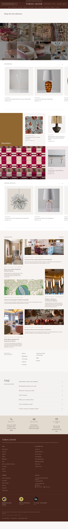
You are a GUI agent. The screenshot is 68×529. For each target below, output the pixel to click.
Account (59, 4)
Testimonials (5, 490)
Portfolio (4, 485)
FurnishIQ (4, 488)
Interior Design (47, 3)
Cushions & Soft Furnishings (8, 464)
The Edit (57, 7)
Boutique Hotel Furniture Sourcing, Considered (38, 329)
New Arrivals (5, 449)
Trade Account (38, 466)
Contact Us (37, 449)
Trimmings (47, 7)
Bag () (65, 4)
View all (61, 237)
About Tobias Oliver (6, 478)
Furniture (14, 7)
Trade (53, 3)
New (9, 7)
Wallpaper (31, 7)
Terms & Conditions (6, 518)
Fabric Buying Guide (39, 459)
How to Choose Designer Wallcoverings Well (16, 300)
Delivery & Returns (39, 451)
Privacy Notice (14, 518)
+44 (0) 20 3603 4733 (11, 426)
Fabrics (25, 7)
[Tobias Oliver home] (34, 4)
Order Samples (38, 456)
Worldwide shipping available (34, 0)
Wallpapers (4, 459)
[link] (19, 84)
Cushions (40, 7)
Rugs (36, 7)
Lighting (20, 7)
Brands (52, 7)
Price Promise (38, 454)
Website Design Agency (22, 518)
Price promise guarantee (34, 2)
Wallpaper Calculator (39, 461)
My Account (37, 464)
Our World (4, 480)
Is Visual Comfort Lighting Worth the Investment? (38, 259)
